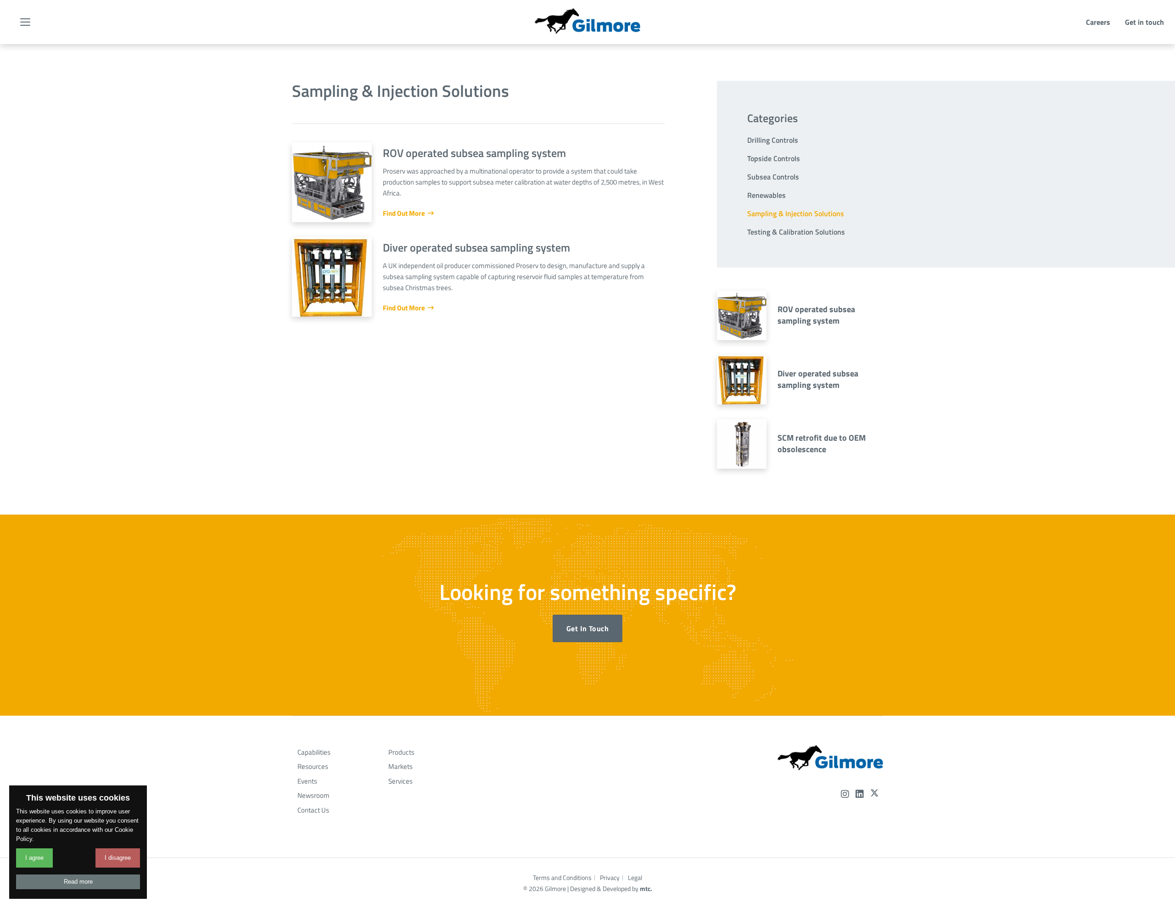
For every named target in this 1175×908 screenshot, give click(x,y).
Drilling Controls (772, 140)
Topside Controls (773, 158)
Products (401, 752)
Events (307, 781)
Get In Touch (587, 628)
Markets (400, 766)
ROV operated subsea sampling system (816, 315)
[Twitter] (874, 794)
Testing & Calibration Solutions (796, 231)
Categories (772, 118)
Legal (635, 877)
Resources (312, 766)
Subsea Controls (773, 176)
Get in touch (1144, 22)
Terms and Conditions (562, 877)
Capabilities (313, 752)
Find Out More (404, 213)
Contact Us (313, 810)
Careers (1098, 22)
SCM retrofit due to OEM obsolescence (822, 443)
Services (400, 781)
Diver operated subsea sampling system (818, 379)
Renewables (766, 195)
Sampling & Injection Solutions (795, 213)
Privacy (610, 877)
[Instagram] (845, 794)
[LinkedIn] (860, 794)
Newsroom (313, 795)
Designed (582, 888)
